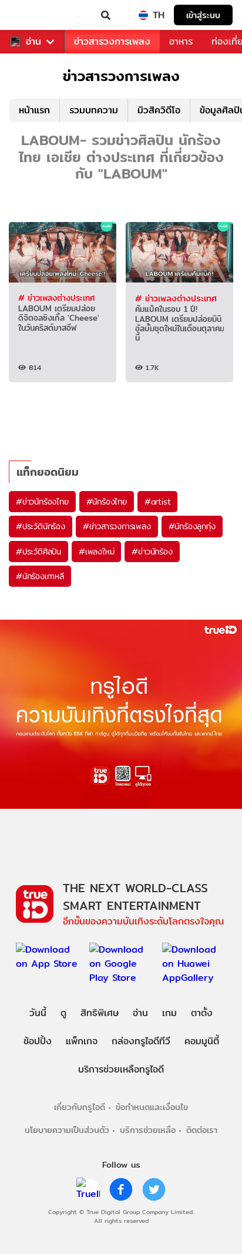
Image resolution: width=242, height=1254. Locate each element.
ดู (63, 1013)
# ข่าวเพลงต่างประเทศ (56, 297)
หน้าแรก (34, 110)
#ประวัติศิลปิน (38, 551)
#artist (157, 501)
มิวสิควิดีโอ (158, 110)
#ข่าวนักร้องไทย (42, 501)
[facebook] (121, 1189)
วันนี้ (37, 1013)
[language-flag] (143, 15)
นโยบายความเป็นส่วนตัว (67, 1130)
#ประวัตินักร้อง (40, 526)
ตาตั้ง (202, 1013)
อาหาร (181, 41)
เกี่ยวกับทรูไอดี (79, 1107)
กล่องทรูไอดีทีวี (141, 1041)
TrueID (32, 15)
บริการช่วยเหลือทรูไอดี (121, 1069)
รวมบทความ (93, 110)
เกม (169, 1013)
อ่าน (33, 42)
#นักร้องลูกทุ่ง (192, 526)
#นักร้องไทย (106, 501)
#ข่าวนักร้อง (152, 551)
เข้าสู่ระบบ (203, 15)
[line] (88, 1189)
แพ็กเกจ (82, 1041)
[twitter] (154, 1189)
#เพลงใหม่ (96, 551)
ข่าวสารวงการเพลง (112, 41)
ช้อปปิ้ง (37, 1041)
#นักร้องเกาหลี (40, 576)
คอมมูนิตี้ (201, 1041)
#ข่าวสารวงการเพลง (117, 526)
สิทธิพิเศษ (99, 1013)
